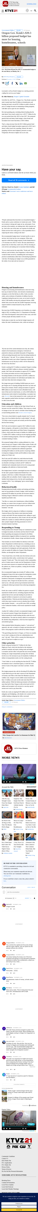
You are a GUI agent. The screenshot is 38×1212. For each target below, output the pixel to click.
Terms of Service (6, 1169)
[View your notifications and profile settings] (34, 898)
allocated (7, 396)
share (29, 908)
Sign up (33, 887)
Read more (32, 1066)
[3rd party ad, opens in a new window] (19, 729)
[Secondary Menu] (4, 10)
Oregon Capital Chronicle (21, 96)
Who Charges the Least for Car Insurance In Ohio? (18, 735)
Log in (28, 887)
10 (12, 1069)
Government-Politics (19, 700)
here (5, 881)
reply (7, 908)
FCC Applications (7, 1163)
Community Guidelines (8, 1156)
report (33, 908)
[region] (19, 997)
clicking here (7, 876)
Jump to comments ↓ (7, 707)
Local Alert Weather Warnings (10, 1189)
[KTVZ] (12, 10)
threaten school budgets (25, 412)
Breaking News (6, 1180)
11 (11, 1079)
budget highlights (24, 187)
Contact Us (5, 1158)
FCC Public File (6, 1165)
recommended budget (14, 189)
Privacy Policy (6, 1167)
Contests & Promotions (8, 1182)
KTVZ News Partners (8, 76)
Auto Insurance (8, 737)
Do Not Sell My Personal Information (12, 1171)
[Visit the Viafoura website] (32, 1105)
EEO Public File (6, 1160)
